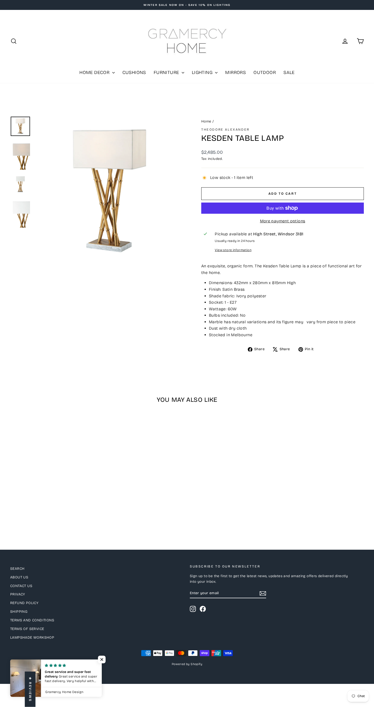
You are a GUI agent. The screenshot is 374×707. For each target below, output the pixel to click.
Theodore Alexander (225, 130)
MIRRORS (235, 72)
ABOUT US (19, 577)
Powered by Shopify (187, 664)
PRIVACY (17, 594)
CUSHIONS (134, 72)
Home (206, 121)
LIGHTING (203, 72)
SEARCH (17, 568)
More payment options (282, 221)
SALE (289, 72)
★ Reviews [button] (30, 689)
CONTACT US (21, 586)
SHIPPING (18, 611)
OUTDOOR (264, 72)
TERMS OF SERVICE (27, 629)
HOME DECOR (95, 72)
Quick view (52, 494)
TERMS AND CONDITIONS (32, 620)
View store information (233, 250)
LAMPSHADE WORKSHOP (32, 637)
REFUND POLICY (24, 603)
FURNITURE (167, 72)
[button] (102, 659)
